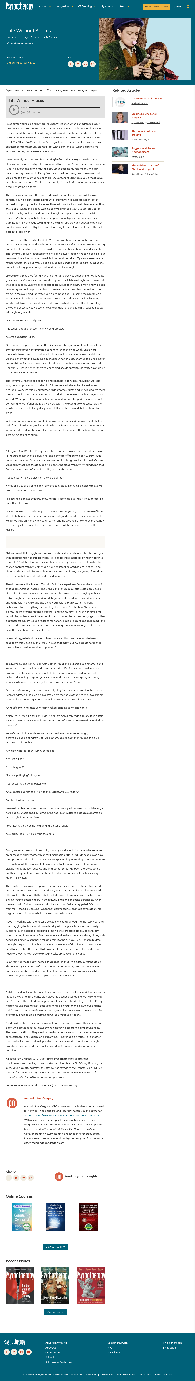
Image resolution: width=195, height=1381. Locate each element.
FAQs (110, 1348)
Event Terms (91, 1375)
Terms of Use (76, 1375)
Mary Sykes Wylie (140, 140)
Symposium (108, 6)
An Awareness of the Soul (147, 99)
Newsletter (113, 1353)
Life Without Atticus (29, 31)
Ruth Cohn (152, 174)
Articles (42, 6)
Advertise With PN (56, 1343)
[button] (14, 110)
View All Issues (55, 1312)
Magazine (63, 6)
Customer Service (117, 1343)
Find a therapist (172, 1343)
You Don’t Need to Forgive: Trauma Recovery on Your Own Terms (62, 1116)
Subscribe (51, 1357)
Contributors (52, 1353)
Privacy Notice (106, 1375)
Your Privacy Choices (126, 1375)
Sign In (178, 7)
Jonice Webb (153, 123)
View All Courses (55, 1247)
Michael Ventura (140, 104)
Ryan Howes (138, 123)
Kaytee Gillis (138, 157)
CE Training (85, 6)
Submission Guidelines (58, 1362)
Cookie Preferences (163, 1375)
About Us (50, 1348)
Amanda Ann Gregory (20, 43)
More (123, 6)
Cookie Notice (145, 1375)
